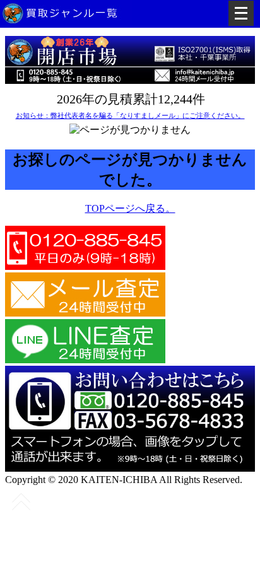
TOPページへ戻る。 (130, 208)
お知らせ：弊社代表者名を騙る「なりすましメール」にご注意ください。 (130, 115)
